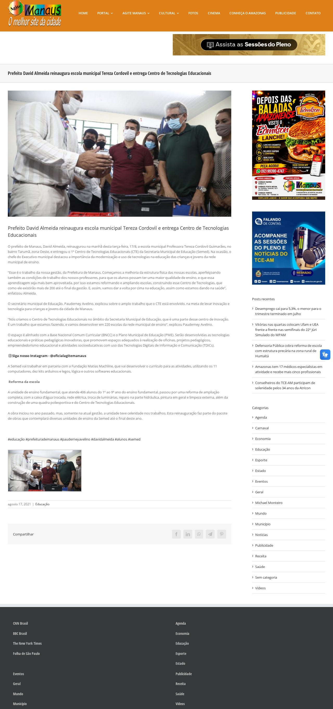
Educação (42, 504)
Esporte (261, 460)
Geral (259, 492)
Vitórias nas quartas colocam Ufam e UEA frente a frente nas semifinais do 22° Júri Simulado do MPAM (286, 329)
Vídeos (260, 588)
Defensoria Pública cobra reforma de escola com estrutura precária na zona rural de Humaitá (288, 350)
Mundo (261, 513)
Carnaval (262, 428)
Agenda (261, 417)
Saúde (260, 566)
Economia (263, 438)
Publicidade (264, 545)
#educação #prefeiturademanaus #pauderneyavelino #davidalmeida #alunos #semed (74, 439)
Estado (260, 470)
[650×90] (249, 35)
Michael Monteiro (269, 502)
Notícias (261, 534)
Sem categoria (266, 577)
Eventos (261, 481)
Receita (260, 556)
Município (263, 524)
